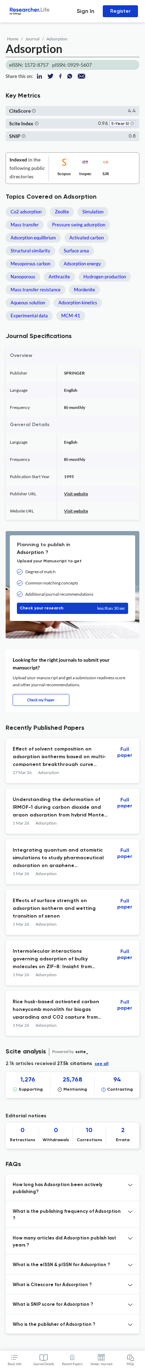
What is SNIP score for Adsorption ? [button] (53, 1304)
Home (12, 38)
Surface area (76, 250)
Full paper (124, 752)
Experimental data (29, 315)
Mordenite (84, 289)
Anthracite (59, 276)
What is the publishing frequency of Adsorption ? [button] (67, 1215)
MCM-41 (70, 315)
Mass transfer (25, 224)
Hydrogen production (104, 276)
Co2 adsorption (26, 211)
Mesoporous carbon (30, 263)
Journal (32, 38)
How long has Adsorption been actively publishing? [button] (57, 1188)
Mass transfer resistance (36, 289)
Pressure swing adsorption (78, 224)
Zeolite (62, 211)
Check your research (72, 608)
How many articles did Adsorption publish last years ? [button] (64, 1242)
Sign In (85, 11)
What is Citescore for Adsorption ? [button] (52, 1285)
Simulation (92, 211)
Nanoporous (23, 276)
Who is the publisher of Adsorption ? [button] (54, 1324)
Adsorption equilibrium (33, 237)
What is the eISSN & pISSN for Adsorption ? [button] (61, 1265)
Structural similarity (30, 250)
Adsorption (57, 38)
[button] (34, 111)
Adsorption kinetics (77, 302)
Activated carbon (86, 237)
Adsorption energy (82, 263)
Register (120, 11)
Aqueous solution (28, 302)
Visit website (76, 493)
